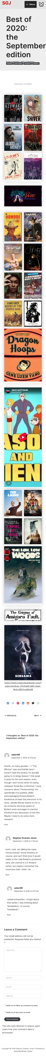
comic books (18, 63)
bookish (9, 63)
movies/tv (27, 63)
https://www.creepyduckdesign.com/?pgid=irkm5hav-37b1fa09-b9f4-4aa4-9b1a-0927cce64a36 (23, 686)
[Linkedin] (23, 703)
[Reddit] (28, 703)
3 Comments (29, 61)
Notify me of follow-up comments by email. (22, 1005)
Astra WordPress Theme (23, 1051)
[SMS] (33, 703)
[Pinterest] (18, 703)
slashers (36, 63)
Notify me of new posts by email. (18, 1012)
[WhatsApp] (38, 703)
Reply (6, 824)
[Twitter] (13, 703)
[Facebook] (8, 703)
